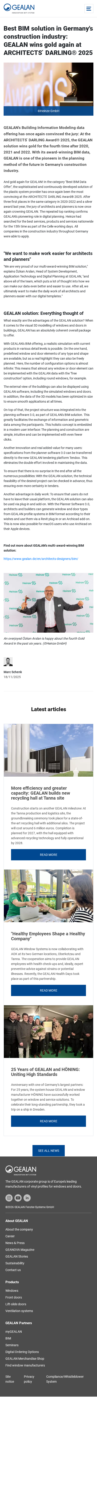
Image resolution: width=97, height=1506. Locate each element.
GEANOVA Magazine (19, 1249)
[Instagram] (9, 1197)
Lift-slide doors (15, 1304)
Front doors (13, 1297)
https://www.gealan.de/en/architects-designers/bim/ (41, 559)
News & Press (15, 1243)
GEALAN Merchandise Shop (24, 1358)
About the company (19, 1229)
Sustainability (14, 1263)
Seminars (11, 1345)
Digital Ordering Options (22, 1352)
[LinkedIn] (27, 1197)
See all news (48, 1150)
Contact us (13, 1270)
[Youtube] (18, 1197)
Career (10, 1236)
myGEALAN (13, 1331)
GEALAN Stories (16, 1256)
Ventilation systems (19, 1311)
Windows (11, 1290)
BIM (8, 1338)
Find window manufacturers (25, 1365)
